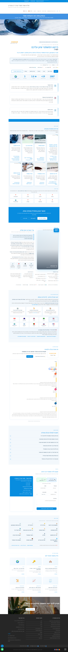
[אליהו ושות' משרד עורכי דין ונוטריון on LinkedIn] (57, 649)
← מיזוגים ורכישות (17, 157)
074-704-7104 (33, 1)
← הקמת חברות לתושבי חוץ (22, 336)
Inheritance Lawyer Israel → (15, 545)
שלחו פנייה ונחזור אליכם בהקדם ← (46, 508)
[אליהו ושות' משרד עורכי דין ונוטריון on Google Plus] (56, 649)
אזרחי (41, 626)
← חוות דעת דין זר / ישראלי (31, 336)
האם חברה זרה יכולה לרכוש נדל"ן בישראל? (34, 459)
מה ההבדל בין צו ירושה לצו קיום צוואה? (34, 446)
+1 (9, 635)
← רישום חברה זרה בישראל (16, 158)
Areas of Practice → (23, 545)
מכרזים (41, 636)
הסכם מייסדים (58, 630)
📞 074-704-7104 (42, 218)
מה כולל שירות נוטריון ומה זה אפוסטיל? (34, 449)
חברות (41, 624)
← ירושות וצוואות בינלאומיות (41, 336)
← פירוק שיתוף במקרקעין (53, 158)
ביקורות (39, 71)
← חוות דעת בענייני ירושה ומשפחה (28, 158)
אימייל (56, 492)
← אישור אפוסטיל (42, 183)
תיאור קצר (55, 498)
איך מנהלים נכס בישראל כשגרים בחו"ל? (34, 455)
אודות (44, 71)
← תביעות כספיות (29, 182)
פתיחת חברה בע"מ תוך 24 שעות (55, 626)
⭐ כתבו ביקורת (29, 356)
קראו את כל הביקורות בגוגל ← (39, 356)
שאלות (26, 71)
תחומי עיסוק (44, 11)
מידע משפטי (39, 11)
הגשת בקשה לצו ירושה (57, 634)
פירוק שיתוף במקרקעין (39, 630)
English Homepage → (29, 545)
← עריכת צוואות (42, 157)
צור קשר (35, 11)
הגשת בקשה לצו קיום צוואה (56, 636)
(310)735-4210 (12, 635)
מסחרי (41, 622)
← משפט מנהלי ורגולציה (16, 183)
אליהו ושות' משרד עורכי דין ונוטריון (18, 5)
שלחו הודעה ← (24, 218)
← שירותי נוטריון (42, 182)
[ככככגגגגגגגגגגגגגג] (34, 27)
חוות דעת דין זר (35, 304)
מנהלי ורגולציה (40, 634)
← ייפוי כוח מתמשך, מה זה (53, 181)
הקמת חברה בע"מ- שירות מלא (55, 624)
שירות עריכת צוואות (57, 632)
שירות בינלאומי (32, 71)
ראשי (57, 11)
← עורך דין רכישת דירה (53, 156)
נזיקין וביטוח (40, 638)
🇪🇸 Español (30, 11)
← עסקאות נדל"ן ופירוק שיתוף (52, 336)
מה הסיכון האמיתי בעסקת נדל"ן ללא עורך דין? (34, 436)
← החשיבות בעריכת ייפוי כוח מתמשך (52, 184)
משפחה (41, 632)
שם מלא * (55, 485)
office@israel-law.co (27, 488)
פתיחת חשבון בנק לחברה (56, 628)
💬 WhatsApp (26, 1)
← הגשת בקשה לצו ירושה (41, 158)
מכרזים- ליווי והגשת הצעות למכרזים (55, 638)
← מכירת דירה (55, 157)
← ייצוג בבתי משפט (29, 183)
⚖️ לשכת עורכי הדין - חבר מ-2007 (52, 284)
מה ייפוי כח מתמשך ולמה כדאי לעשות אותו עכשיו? (34, 442)
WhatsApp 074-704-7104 (26, 486)
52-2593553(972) (20, 622)
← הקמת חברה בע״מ (16, 156)
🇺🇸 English (25, 11)
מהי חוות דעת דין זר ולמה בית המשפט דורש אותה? (34, 452)
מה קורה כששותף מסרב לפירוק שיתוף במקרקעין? (34, 439)
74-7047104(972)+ (20, 620)
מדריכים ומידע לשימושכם (51, 11)
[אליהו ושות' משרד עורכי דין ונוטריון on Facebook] (54, 649)
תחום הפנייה (44, 492)
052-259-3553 (28, 484)
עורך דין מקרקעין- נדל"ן (39, 628)
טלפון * (45, 485)
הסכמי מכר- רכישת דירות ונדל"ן (55, 622)
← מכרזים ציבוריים (17, 182)
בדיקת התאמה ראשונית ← (17, 71)
